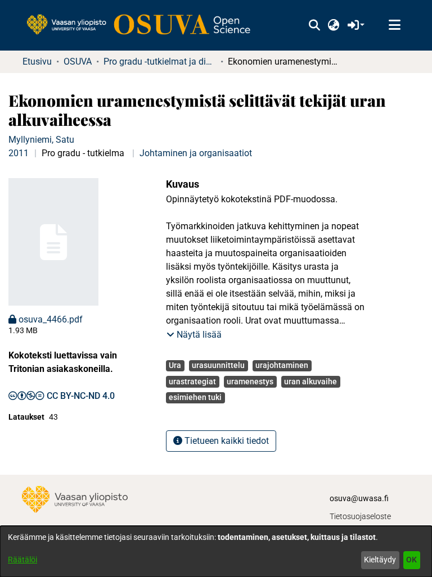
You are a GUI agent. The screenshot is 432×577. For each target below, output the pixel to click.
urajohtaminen (281, 365)
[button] (314, 25)
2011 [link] (18, 153)
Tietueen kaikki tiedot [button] (225, 440)
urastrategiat (192, 381)
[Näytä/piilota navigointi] (394, 25)
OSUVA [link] (78, 61)
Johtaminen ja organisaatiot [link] (196, 153)
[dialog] (216, 551)
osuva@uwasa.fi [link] (359, 498)
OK (411, 559)
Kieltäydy (380, 559)
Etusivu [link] (37, 61)
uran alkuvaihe (310, 381)
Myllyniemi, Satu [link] (41, 139)
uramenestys (250, 381)
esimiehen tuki (195, 397)
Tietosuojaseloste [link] (360, 516)
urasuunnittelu (218, 365)
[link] (144, 25)
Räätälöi (22, 559)
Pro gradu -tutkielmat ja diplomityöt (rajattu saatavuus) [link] (160, 61)
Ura (175, 365)
